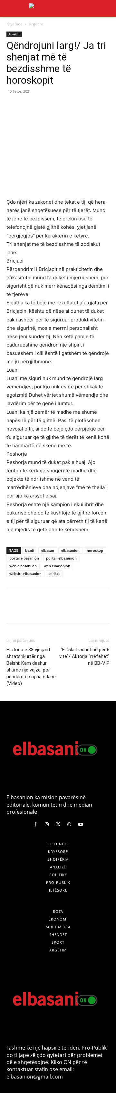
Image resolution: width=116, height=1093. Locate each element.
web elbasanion (57, 565)
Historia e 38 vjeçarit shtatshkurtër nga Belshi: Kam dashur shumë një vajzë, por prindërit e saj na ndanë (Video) (31, 666)
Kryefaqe (14, 24)
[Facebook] (12, 105)
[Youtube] (81, 824)
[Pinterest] (42, 105)
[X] (27, 105)
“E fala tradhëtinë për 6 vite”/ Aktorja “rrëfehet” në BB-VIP (84, 656)
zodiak (54, 573)
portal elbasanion (24, 558)
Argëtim (36, 24)
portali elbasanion (61, 558)
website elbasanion (25, 573)
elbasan (47, 550)
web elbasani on (23, 565)
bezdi (29, 550)
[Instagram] (47, 824)
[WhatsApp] (57, 105)
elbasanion (70, 550)
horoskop (95, 550)
